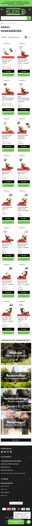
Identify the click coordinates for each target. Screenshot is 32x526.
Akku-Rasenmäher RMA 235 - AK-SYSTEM (7, 61)
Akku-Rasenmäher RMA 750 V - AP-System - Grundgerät (23, 282)
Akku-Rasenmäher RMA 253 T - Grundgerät (7, 245)
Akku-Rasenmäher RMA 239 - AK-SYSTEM (7, 136)
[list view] (29, 37)
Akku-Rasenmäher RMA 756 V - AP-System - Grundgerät (7, 319)
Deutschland (15, 503)
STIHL (3, 64)
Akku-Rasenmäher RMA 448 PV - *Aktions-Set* (23, 136)
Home (2, 23)
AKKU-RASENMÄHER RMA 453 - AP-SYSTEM (8, 98)
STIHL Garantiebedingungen (15, 519)
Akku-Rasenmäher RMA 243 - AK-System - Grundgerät (23, 61)
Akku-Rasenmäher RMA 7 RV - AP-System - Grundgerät (7, 282)
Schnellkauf (8, 71)
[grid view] (26, 37)
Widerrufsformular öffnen (16, 522)
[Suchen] (29, 18)
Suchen (7, 517)
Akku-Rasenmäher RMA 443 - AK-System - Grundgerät (23, 209)
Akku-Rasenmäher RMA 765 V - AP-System (23, 319)
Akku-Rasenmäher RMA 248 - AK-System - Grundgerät (23, 245)
